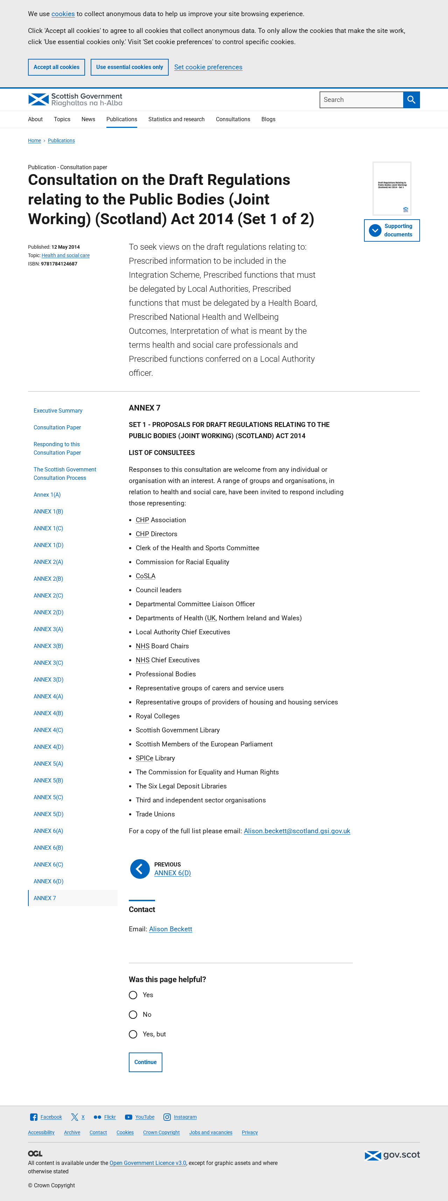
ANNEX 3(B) (48, 646)
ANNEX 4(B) (48, 713)
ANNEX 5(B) (48, 780)
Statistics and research (176, 119)
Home (34, 140)
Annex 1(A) (47, 494)
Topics (62, 119)
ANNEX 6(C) (48, 864)
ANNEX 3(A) (48, 629)
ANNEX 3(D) (49, 679)
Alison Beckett (170, 929)
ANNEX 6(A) (48, 831)
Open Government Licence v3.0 (148, 1163)
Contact (98, 1132)
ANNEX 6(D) (49, 881)
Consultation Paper (57, 427)
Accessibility (41, 1132)
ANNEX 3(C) (48, 663)
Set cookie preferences (208, 67)
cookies (63, 14)
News (88, 119)
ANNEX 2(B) (48, 578)
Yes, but (154, 1034)
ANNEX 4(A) (48, 696)
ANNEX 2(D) (49, 612)
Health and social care (66, 255)
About (35, 119)
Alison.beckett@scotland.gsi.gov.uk (297, 831)
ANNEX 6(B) (48, 847)
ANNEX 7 (45, 898)
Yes (148, 995)
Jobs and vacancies (210, 1132)
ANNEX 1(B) (48, 511)
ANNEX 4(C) (48, 730)
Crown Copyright (161, 1132)
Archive (72, 1132)
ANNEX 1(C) (48, 528)
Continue (145, 1062)
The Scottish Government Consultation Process (65, 473)
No (147, 1014)
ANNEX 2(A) (48, 562)
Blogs (268, 119)
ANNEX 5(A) (48, 763)
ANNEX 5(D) (49, 814)
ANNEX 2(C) (48, 595)
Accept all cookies (56, 67)
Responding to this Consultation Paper (57, 448)
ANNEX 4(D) (49, 747)
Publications (121, 119)
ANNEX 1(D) (49, 545)
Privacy (250, 1132)
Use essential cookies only (129, 67)
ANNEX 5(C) (48, 797)
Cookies (125, 1132)
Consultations (233, 119)
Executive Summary (58, 410)
